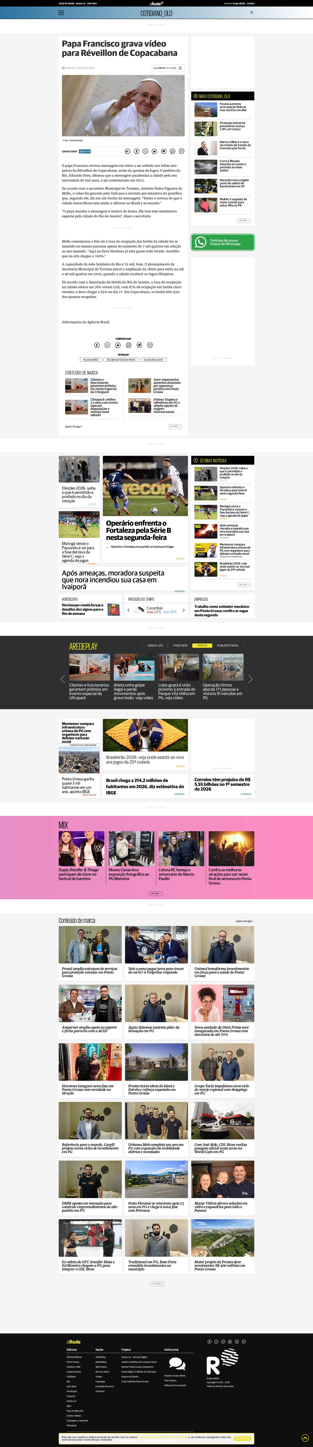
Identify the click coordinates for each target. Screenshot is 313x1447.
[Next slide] (183, 610)
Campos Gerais (74, 1372)
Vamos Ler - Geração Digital (134, 1357)
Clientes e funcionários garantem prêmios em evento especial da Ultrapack (89, 691)
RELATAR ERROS (90, 360)
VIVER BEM (180, 645)
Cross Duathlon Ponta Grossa (135, 1382)
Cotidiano (71, 1377)
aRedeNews (101, 1362)
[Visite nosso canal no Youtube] (223, 1341)
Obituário (100, 1391)
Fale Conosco (170, 1381)
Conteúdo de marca (105, 1386)
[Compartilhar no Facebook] (136, 151)
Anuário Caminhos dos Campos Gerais (139, 1362)
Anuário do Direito (129, 1377)
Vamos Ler (71, 1401)
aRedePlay (101, 1357)
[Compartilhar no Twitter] (154, 151)
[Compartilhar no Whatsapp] (172, 151)
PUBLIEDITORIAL (228, 645)
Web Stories (101, 1367)
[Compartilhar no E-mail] (181, 151)
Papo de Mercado (75, 1411)
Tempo (99, 1377)
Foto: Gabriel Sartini (73, 140)
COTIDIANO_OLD (156, 12)
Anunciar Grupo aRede (174, 1376)
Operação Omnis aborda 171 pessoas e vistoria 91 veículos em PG (222, 691)
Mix (68, 1382)
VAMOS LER (155, 645)
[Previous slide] (128, 610)
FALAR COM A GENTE (153, 360)
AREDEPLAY (83, 646)
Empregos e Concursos (77, 1421)
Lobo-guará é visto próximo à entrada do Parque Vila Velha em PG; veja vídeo (176, 691)
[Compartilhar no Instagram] (145, 151)
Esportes (71, 1396)
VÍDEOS (202, 645)
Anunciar (234, 3)
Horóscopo (72, 1391)
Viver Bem (71, 1386)
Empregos (100, 1382)
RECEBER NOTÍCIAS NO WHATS (121, 360)
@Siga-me (85, 151)
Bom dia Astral (102, 1372)
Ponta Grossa (73, 1362)
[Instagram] (216, 1341)
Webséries (72, 1426)
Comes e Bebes (74, 1416)
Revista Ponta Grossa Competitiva (137, 1367)
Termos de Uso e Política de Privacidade (163, 1437)
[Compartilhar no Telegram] (163, 151)
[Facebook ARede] (209, 1341)
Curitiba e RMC (74, 1367)
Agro (69, 1406)
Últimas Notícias (74, 1357)
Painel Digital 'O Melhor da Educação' (138, 1372)
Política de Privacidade (175, 1385)
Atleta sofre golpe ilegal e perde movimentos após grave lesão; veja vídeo (133, 691)
